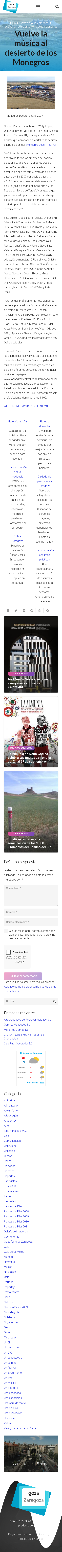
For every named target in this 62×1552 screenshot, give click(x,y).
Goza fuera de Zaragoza (18, 1241)
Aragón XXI (10, 1120)
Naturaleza (10, 1271)
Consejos (9, 1150)
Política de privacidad (31, 1538)
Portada (8, 1282)
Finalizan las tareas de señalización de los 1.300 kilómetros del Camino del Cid (29, 843)
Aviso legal (45, 1534)
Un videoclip (11, 1387)
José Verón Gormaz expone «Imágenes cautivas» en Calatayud (28, 683)
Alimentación (11, 1105)
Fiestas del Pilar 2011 (16, 1226)
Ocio (6, 1277)
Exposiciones (12, 1191)
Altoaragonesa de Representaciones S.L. (28, 1019)
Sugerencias (11, 1322)
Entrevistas (10, 1181)
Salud (7, 1297)
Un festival (10, 1367)
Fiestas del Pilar (13, 1206)
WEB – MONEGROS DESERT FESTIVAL (26, 406)
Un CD (7, 1342)
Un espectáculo (13, 1357)
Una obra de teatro (15, 1403)
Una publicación (13, 1413)
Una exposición (13, 1398)
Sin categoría (11, 1312)
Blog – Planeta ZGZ (15, 1130)
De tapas (9, 1171)
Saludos (8, 1302)
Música (8, 1266)
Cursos (8, 1156)
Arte (6, 1125)
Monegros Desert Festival (41, 144)
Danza (7, 1161)
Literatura (9, 1261)
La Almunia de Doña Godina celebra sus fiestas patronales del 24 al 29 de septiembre (30, 757)
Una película (11, 1408)
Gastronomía (11, 1236)
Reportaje (9, 1287)
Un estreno (10, 1362)
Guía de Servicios (14, 1251)
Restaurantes (11, 1292)
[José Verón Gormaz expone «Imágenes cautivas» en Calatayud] (31, 654)
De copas (9, 1166)
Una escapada (12, 1393)
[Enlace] (11, 6)
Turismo (8, 1332)
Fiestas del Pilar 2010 (16, 1221)
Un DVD (8, 1352)
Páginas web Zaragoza (21, 1534)
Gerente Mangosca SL (17, 1024)
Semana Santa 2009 (16, 1307)
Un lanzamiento (13, 1372)
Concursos (10, 1145)
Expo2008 (10, 1186)
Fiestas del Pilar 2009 (16, 1216)
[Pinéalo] (32, 610)
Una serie (9, 1418)
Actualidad (10, 1100)
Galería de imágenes (16, 1231)
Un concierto (11, 1347)
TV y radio (10, 1337)
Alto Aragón (11, 1115)
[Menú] (38, 6)
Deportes (9, 1176)
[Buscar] (57, 6)
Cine (6, 1135)
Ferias (7, 1196)
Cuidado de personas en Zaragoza (44, 481)
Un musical (10, 1382)
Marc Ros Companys (16, 1029)
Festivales (10, 1201)
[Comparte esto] (8, 610)
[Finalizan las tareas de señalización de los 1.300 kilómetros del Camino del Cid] (31, 811)
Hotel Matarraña (17, 421)
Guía (6, 1246)
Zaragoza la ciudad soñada (20, 1428)
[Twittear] (16, 610)
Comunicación (12, 1140)
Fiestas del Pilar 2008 (16, 1211)
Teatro (8, 1327)
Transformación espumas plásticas (44, 555)
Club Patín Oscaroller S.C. (18, 1043)
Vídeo (7, 1423)
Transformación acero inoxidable (17, 472)
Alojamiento (11, 1110)
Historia (8, 1256)
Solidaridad (10, 1317)
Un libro (8, 1377)
